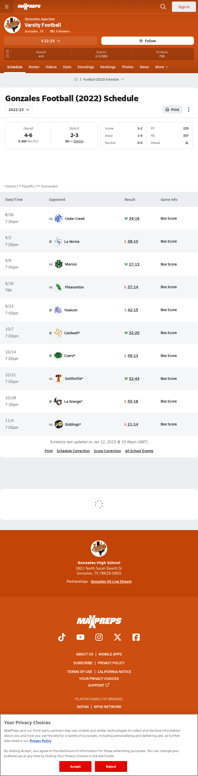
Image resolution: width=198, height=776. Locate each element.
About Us (84, 653)
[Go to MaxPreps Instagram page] (99, 637)
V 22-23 (48, 40)
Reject (111, 766)
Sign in (183, 6)
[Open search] (163, 6)
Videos (51, 66)
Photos (128, 66)
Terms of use (79, 671)
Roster (34, 66)
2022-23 (16, 109)
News (144, 66)
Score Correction (107, 450)
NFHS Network (107, 706)
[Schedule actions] (189, 109)
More (159, 66)
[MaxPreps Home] (29, 6)
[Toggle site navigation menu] (6, 6)
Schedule (14, 66)
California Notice (114, 671)
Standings (86, 66)
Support (96, 685)
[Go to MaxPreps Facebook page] (136, 637)
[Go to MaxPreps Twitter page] (117, 637)
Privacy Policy (111, 662)
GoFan (83, 706)
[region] (99, 745)
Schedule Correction (73, 450)
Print (175, 109)
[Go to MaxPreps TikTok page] (62, 637)
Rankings (108, 66)
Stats (67, 66)
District (79, 141)
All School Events (139, 450)
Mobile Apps (110, 653)
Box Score (169, 218)
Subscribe (83, 662)
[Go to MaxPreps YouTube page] (80, 637)
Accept (75, 766)
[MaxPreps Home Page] (76, 79)
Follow (150, 40)
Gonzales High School (99, 562)
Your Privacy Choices (99, 678)
